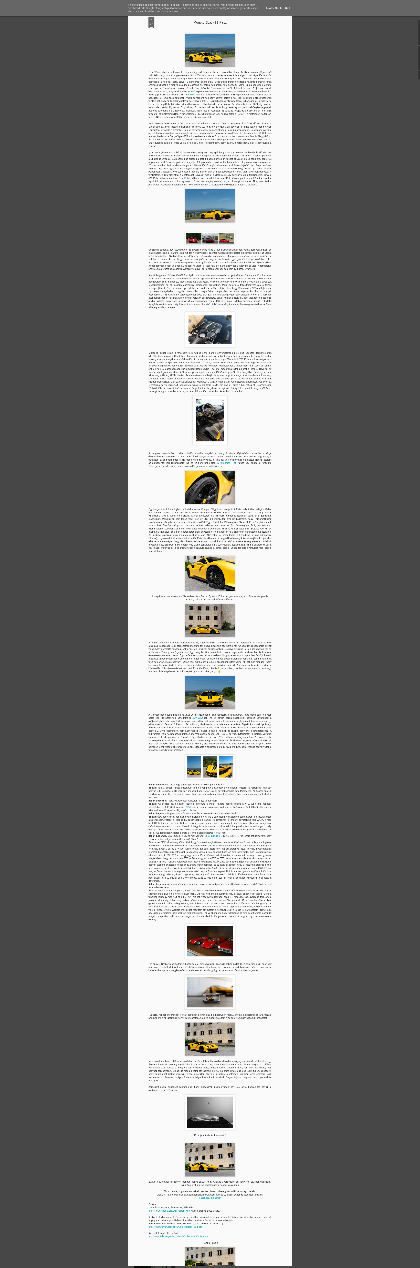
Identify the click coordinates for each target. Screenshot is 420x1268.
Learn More (274, 8)
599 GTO (198, 717)
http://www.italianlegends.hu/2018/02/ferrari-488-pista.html (178, 1236)
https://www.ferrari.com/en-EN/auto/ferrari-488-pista (175, 1226)
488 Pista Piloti (228, 462)
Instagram (216, 1197)
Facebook (204, 1197)
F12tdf (188, 807)
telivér (191, 94)
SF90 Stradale (212, 835)
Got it (289, 8)
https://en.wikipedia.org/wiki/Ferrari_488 (169, 1210)
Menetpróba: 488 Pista (210, 22)
